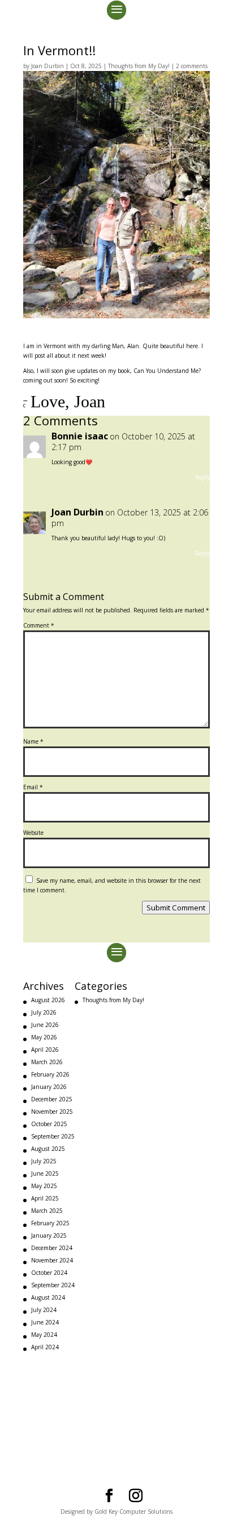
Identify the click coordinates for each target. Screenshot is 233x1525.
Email (33, 787)
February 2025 (50, 1223)
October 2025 (49, 1124)
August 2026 (48, 1000)
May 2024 (44, 1335)
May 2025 (44, 1186)
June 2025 (45, 1173)
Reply (202, 477)
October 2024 (49, 1273)
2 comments (192, 66)
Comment (38, 625)
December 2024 (51, 1248)
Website (33, 833)
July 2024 (44, 1310)
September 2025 (53, 1136)
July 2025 (44, 1161)
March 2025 (47, 1211)
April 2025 (45, 1198)
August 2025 (48, 1149)
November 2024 (52, 1260)
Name (33, 741)
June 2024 (45, 1322)
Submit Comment (175, 907)
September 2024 (53, 1285)
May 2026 (44, 1037)
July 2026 (44, 1012)
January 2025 (49, 1235)
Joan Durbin (47, 66)
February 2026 (50, 1074)
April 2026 (45, 1049)
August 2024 (48, 1297)
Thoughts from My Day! (139, 66)
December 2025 (51, 1099)
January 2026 (49, 1087)
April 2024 (45, 1347)
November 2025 (52, 1111)
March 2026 (47, 1062)
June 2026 (45, 1025)
